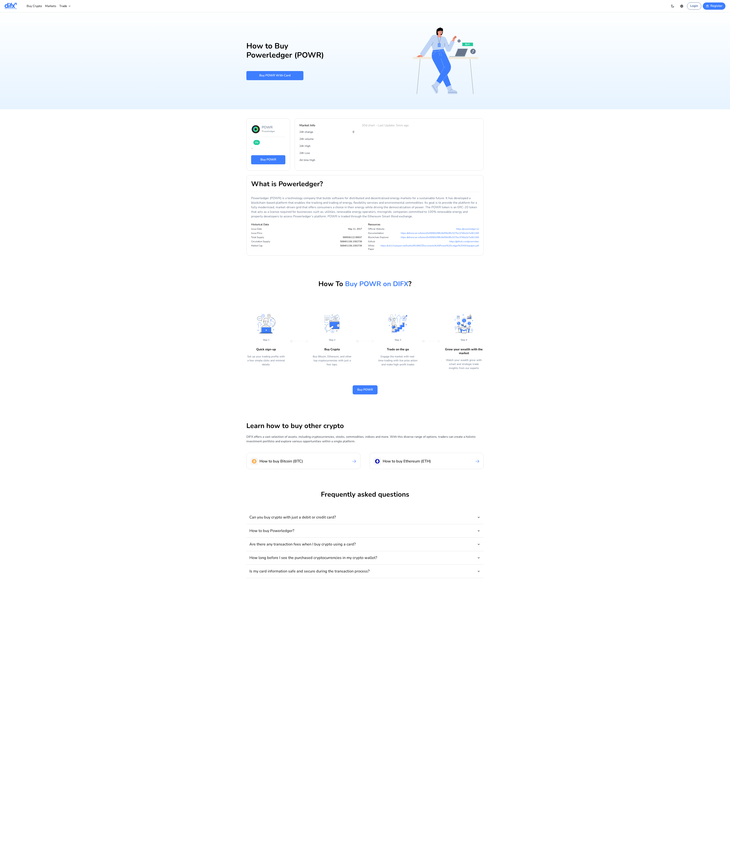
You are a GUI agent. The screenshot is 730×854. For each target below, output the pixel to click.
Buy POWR (268, 160)
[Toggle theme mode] (672, 6)
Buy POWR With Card (274, 75)
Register (716, 6)
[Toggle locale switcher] (682, 6)
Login (694, 6)
